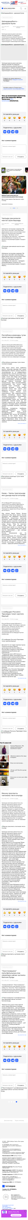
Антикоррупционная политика (8, 1207)
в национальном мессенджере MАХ (13, 88)
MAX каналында (7, 100)
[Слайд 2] (12, 209)
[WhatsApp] (16, 131)
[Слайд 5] (17, 209)
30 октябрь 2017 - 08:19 (6, 225)
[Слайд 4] (15, 209)
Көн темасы (5, 790)
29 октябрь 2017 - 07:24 (7, 499)
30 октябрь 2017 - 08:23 (6, 27)
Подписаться (16, 1215)
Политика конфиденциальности (8, 1218)
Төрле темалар (19, 1122)
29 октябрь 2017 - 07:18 (7, 799)
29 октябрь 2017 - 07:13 (7, 981)
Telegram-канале (17, 79)
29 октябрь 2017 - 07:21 (7, 620)
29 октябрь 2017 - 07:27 (7, 341)
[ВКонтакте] (4, 131)
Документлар (8, 1122)
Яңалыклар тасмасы (7, 17)
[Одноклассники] (8, 131)
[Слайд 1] (10, 209)
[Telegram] (12, 131)
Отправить (20, 156)
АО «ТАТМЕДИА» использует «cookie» (7, 1209)
